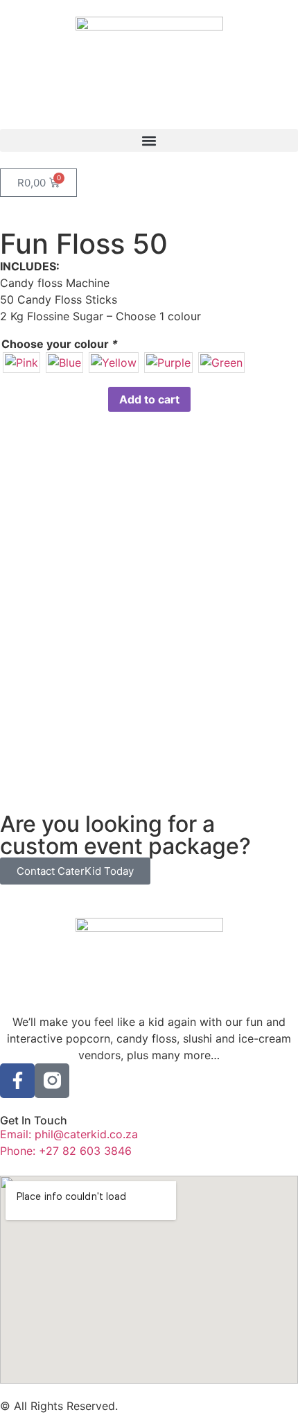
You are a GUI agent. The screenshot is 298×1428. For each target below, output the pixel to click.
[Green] (221, 362)
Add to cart (149, 399)
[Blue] (64, 362)
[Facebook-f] (17, 1080)
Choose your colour (59, 343)
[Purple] (168, 362)
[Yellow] (113, 362)
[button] (149, 140)
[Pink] (21, 362)
